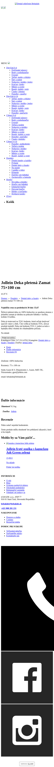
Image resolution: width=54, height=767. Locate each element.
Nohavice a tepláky (20, 127)
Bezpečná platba (13, 522)
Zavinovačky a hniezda (21, 177)
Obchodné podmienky (15, 488)
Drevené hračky (18, 189)
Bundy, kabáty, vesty (20, 89)
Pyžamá (15, 163)
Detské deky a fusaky (20, 165)
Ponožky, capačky (19, 94)
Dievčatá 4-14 (12, 96)
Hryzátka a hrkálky (19, 182)
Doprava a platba (13, 517)
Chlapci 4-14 (11, 141)
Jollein (13, 411)
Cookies (9, 520)
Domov (4, 298)
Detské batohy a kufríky (21, 160)
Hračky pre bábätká (20, 184)
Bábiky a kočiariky (19, 191)
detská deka (27, 343)
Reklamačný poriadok (15, 490)
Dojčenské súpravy (19, 70)
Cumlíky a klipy (18, 170)
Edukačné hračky (19, 187)
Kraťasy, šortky (18, 84)
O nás (8, 480)
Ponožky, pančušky (20, 137)
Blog (8, 483)
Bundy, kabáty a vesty (21, 134)
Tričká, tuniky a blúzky (21, 77)
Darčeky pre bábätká (20, 175)
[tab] (29, 347)
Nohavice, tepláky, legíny (22, 82)
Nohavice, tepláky (19, 149)
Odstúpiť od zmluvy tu (15, 492)
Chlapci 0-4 (11, 115)
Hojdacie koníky (18, 194)
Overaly (15, 75)
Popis (8, 347)
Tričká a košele (18, 125)
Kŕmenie (15, 172)
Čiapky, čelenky (18, 91)
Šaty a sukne (17, 80)
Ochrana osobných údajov (17, 485)
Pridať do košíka (8, 338)
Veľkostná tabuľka (14, 531)
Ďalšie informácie (13, 349)
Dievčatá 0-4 (11, 68)
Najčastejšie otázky (14, 533)
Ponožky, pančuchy (20, 113)
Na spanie (16, 168)
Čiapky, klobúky (18, 139)
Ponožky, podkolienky (21, 144)
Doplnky (10, 158)
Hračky (9, 179)
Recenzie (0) (11, 352)
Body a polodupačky (20, 72)
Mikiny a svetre (18, 87)
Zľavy (9, 196)
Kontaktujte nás (12, 536)
